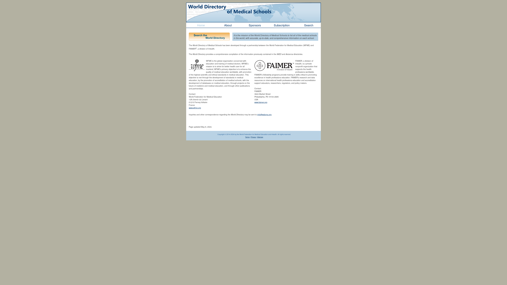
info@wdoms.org (264, 114)
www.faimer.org (260, 102)
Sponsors (255, 25)
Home (201, 25)
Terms (247, 137)
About (228, 25)
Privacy (253, 137)
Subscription (282, 25)
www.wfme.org (195, 107)
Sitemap (260, 137)
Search (308, 25)
